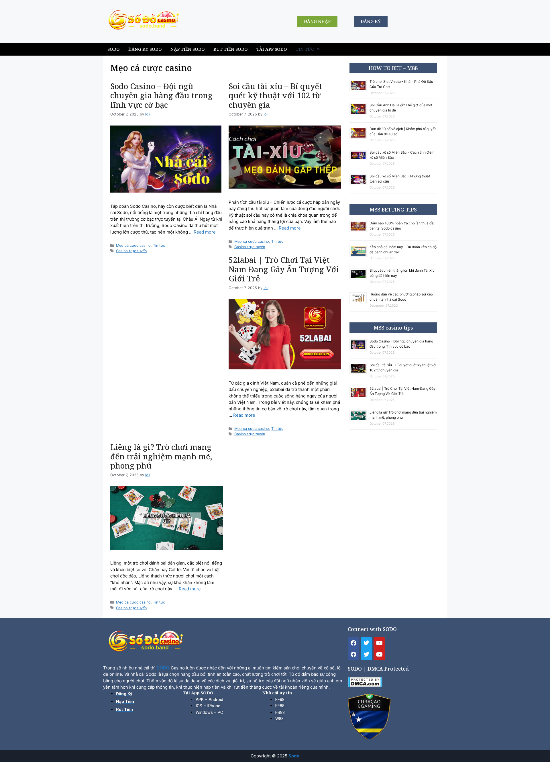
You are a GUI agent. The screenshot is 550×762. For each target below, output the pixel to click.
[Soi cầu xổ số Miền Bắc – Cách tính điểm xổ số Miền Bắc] (359, 159)
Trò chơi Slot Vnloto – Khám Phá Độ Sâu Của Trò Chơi (401, 84)
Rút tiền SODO (230, 49)
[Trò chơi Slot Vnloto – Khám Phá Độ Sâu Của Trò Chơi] (359, 90)
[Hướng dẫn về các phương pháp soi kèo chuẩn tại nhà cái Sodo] (359, 302)
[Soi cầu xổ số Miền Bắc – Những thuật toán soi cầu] (359, 184)
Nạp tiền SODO (187, 49)
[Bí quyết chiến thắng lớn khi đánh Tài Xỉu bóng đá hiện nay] (359, 278)
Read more (205, 232)
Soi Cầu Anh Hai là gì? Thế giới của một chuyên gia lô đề (401, 107)
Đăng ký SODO (145, 49)
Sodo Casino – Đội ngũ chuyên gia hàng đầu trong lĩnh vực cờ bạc (161, 95)
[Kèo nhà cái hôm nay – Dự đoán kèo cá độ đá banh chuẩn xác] (359, 255)
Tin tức (305, 49)
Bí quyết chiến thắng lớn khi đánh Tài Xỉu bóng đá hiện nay (402, 273)
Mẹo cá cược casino (133, 245)
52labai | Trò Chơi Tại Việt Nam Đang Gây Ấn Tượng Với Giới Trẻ (284, 269)
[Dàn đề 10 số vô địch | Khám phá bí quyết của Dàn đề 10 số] (359, 137)
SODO (113, 49)
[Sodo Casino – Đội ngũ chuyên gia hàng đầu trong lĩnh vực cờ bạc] (359, 349)
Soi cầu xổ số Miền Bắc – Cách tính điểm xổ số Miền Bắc (402, 155)
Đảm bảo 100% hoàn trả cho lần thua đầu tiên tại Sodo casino (402, 225)
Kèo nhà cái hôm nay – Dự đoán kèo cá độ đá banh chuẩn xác (403, 249)
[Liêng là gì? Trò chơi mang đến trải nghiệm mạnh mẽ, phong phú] (359, 420)
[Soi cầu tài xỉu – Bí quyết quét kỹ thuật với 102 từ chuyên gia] (359, 372)
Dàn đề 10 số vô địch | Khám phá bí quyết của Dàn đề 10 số (403, 131)
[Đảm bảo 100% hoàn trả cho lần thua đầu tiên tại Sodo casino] (359, 231)
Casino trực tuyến (131, 251)
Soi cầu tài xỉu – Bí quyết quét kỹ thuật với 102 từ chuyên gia (275, 95)
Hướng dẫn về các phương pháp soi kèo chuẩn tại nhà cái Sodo (401, 296)
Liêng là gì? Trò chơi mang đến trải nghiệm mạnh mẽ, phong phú (161, 456)
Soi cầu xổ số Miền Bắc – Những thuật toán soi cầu (400, 178)
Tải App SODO (271, 49)
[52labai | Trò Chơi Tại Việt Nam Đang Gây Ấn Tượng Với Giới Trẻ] (359, 397)
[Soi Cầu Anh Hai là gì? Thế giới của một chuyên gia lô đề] (359, 114)
